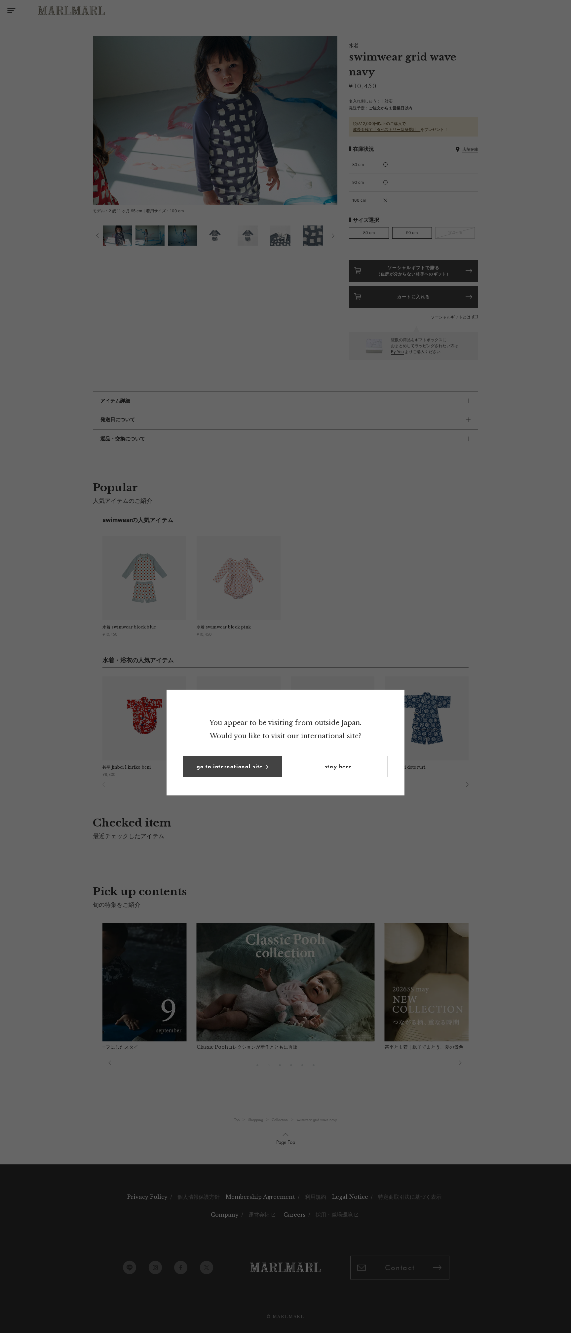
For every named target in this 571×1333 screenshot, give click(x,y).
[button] (232, 766)
